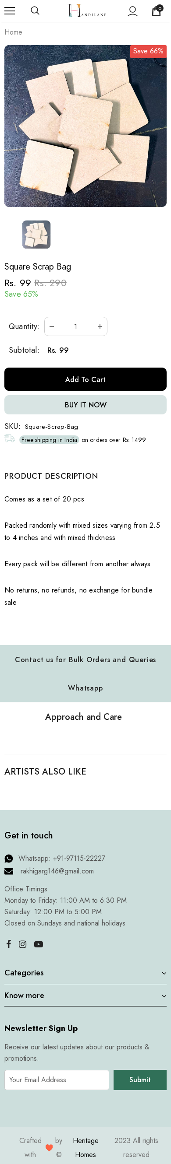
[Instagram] (22, 944)
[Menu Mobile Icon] (9, 11)
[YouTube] (38, 944)
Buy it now (86, 405)
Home (13, 32)
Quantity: (24, 326)
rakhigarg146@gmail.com (57, 871)
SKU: (12, 426)
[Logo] (87, 10)
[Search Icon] (44, 11)
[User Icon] (132, 11)
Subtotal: (24, 350)
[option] (85, 126)
